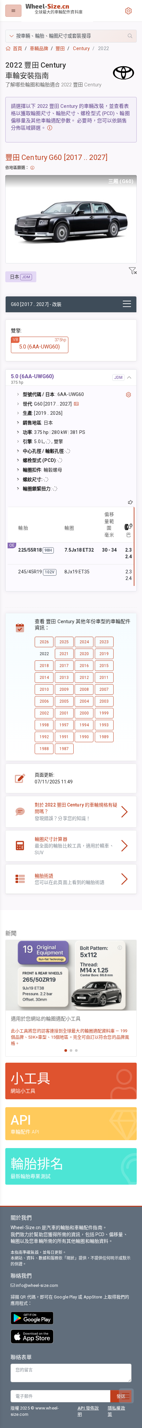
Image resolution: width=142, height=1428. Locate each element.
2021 (64, 654)
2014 (44, 677)
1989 (104, 737)
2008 (84, 689)
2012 (84, 677)
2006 (44, 701)
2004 (84, 701)
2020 (84, 654)
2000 (84, 713)
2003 (104, 701)
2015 (104, 665)
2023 (104, 642)
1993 (104, 725)
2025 (64, 642)
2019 (104, 654)
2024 (84, 642)
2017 (64, 665)
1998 (44, 725)
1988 (44, 748)
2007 (104, 689)
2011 (104, 677)
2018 (44, 665)
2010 (44, 689)
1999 (104, 713)
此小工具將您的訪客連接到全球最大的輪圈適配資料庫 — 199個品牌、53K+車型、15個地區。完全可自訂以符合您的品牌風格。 (70, 1037)
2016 (84, 665)
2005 (64, 701)
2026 (44, 642)
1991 (64, 737)
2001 (64, 713)
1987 (64, 748)
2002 (44, 713)
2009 (64, 689)
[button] (71, 36)
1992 (44, 737)
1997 (64, 725)
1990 (84, 737)
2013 (64, 677)
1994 (84, 725)
